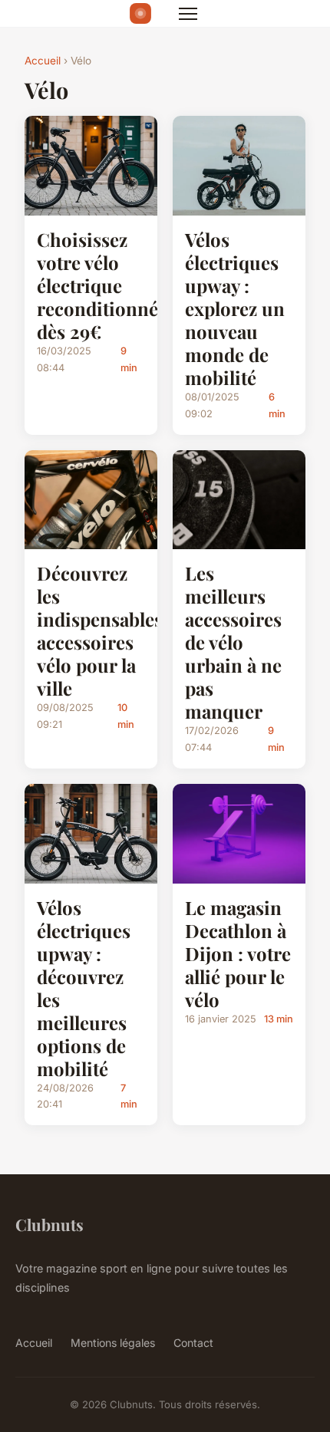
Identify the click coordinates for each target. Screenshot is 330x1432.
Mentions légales (113, 1342)
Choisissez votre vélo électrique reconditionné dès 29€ (97, 285)
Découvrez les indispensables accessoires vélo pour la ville (100, 630)
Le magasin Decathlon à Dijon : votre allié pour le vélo (238, 953)
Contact (193, 1342)
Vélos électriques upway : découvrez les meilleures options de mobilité (83, 988)
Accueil (43, 60)
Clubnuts (49, 1224)
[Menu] (188, 14)
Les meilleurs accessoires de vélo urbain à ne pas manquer (233, 642)
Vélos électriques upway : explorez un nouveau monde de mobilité (235, 308)
